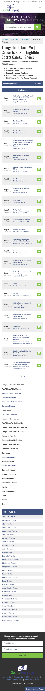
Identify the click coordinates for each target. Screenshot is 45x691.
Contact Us (18, 677)
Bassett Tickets (7, 552)
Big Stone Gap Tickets (10, 559)
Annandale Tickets (9, 527)
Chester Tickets (8, 613)
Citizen (15, 283)
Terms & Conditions (14, 679)
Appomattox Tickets (9, 531)
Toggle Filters (36, 83)
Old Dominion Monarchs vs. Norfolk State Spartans (21, 363)
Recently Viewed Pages (35, 689)
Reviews (28, 679)
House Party (17, 326)
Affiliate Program (32, 677)
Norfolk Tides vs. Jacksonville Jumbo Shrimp (22, 261)
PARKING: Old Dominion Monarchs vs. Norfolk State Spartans (21, 337)
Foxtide (15, 293)
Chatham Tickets (8, 602)
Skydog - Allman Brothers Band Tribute (22, 168)
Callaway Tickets (8, 584)
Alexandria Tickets (9, 520)
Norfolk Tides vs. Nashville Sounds (21, 110)
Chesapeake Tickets (9, 609)
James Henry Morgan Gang (21, 220)
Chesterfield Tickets (9, 616)
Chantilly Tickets (8, 595)
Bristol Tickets (7, 570)
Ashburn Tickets (8, 542)
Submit (22, 655)
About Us (7, 677)
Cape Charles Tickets (10, 588)
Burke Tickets (7, 581)
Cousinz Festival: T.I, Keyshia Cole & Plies (22, 352)
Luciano (15, 251)
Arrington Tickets (8, 538)
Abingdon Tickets (8, 517)
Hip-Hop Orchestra (19, 229)
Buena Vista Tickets (9, 577)
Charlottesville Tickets (10, 599)
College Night (17, 210)
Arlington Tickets (8, 534)
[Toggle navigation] (40, 8)
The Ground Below (19, 121)
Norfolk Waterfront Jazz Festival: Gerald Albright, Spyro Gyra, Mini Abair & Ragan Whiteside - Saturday (23, 143)
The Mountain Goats (19, 131)
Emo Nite (16, 179)
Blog (37, 679)
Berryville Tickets (8, 556)
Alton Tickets (7, 524)
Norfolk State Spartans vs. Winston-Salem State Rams (21, 240)
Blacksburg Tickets (9, 563)
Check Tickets (7, 606)
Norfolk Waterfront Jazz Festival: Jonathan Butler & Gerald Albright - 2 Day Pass (23, 98)
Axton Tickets (7, 549)
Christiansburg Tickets (10, 620)
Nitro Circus (16, 200)
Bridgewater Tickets (9, 566)
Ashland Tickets (8, 545)
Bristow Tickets (7, 574)
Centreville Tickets (9, 591)
